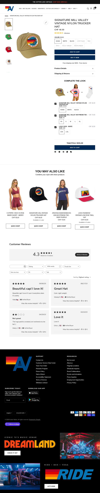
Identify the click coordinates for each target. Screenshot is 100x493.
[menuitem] (20, 8)
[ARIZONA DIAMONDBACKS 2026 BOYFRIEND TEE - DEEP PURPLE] (61, 194)
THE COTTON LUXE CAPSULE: (50, 2)
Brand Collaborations (73, 371)
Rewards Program (42, 368)
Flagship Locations (73, 366)
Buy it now (75, 57)
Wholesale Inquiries (73, 368)
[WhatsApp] (67, 152)
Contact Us (39, 360)
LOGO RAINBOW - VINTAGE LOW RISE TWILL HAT (84, 215)
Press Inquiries (72, 377)
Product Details (60, 68)
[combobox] (36, 266)
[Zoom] (46, 22)
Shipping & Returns (62, 73)
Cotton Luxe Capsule (52, 8)
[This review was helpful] (40, 303)
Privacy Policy (71, 382)
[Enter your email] (23, 400)
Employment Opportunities (75, 380)
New (20, 8)
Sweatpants (41, 8)
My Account (71, 360)
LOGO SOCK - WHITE (77, 126)
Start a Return (40, 374)
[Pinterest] (64, 152)
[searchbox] (16, 266)
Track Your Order (41, 366)
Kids (74, 8)
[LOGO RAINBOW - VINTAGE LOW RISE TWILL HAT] (84, 194)
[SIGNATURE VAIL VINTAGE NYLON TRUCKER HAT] (38, 194)
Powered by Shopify (34, 419)
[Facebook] (55, 152)
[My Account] (91, 8)
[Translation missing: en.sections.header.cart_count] (94, 8)
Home (6, 15)
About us (70, 363)
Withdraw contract (41, 382)
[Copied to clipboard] (71, 152)
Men (69, 8)
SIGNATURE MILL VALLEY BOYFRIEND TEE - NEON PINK (77, 115)
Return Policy (40, 371)
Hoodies (34, 8)
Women (63, 8)
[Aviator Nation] (50, 446)
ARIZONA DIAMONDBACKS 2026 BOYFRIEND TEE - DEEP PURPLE (61, 215)
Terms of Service (41, 380)
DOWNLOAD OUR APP (36, 388)
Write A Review (82, 255)
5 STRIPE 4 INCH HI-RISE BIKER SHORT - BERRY (15, 214)
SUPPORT (39, 356)
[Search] (88, 8)
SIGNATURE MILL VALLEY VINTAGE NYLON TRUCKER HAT (77, 103)
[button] (12, 453)
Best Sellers (26, 8)
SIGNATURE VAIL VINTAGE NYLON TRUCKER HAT (38, 214)
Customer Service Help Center (46, 363)
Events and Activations (74, 374)
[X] (60, 152)
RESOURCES (72, 356)
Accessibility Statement (43, 377)
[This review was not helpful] (44, 303)
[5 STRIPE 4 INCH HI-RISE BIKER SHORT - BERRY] (15, 194)
